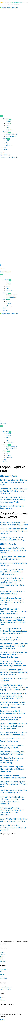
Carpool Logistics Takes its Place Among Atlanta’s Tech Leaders (13, 550)
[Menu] (1, 116)
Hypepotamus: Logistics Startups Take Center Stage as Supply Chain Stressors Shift (14, 687)
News (2, 959)
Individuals (3, 978)
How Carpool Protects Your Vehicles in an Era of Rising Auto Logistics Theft (12, 499)
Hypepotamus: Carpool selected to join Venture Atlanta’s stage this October (13, 663)
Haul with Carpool (6, 987)
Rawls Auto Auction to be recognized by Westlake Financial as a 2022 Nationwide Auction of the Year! (12, 582)
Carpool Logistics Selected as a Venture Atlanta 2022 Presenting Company (13, 654)
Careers (2, 954)
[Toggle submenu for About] (8, 139)
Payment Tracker (5, 989)
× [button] (0, 276)
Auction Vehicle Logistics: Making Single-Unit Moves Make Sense (12, 769)
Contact (2, 961)
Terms (2, 998)
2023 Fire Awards (8, 544)
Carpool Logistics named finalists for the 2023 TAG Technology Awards (11, 571)
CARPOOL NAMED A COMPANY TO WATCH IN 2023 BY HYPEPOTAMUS (14, 611)
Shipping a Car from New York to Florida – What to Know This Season (13, 491)
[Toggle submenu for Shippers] (10, 119)
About (2, 952)
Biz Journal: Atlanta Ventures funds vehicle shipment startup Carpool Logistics (13, 695)
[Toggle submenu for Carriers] (9, 132)
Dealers (2, 972)
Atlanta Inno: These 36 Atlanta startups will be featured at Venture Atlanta (14, 646)
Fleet (1, 976)
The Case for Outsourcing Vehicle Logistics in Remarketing (11, 760)
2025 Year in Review (9, 476)
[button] (2, 153)
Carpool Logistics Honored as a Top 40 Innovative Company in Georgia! (13, 531)
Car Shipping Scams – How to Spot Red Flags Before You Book (13, 482)
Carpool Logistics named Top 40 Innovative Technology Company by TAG (13, 726)
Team (2, 957)
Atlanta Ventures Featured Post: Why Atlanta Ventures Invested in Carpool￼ (12, 704)
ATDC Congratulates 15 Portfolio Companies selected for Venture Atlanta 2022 (13, 631)
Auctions (3, 970)
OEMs (2, 974)
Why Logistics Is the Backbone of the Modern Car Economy (13, 827)
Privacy (2, 1000)
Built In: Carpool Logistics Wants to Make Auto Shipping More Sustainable (13, 672)
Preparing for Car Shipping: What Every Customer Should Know (13, 784)
